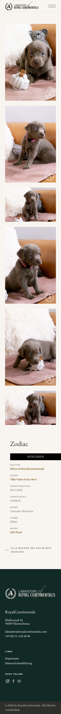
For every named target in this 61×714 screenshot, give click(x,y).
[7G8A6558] (30, 408)
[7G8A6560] (30, 205)
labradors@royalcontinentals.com (26, 631)
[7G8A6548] (30, 62)
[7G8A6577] (30, 347)
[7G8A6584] (30, 144)
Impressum (12, 658)
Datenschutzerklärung (18, 663)
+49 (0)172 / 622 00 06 (17, 636)
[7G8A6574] (30, 265)
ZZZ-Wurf (16, 532)
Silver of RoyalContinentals (27, 469)
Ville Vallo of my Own (23, 479)
